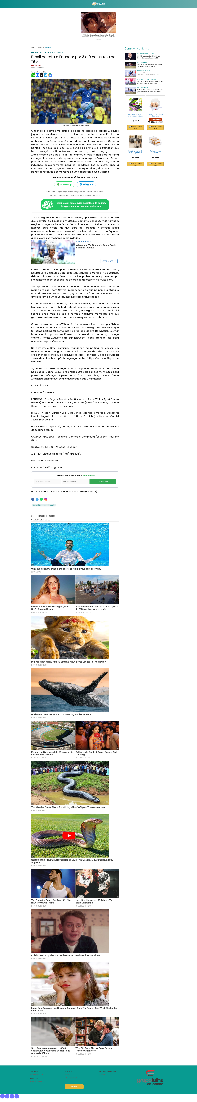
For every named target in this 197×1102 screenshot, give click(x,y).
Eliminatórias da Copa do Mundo (43, 505)
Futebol (48, 48)
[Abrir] (28, 4)
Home (33, 48)
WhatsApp (65, 184)
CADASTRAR (103, 481)
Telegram (88, 184)
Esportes (40, 48)
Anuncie (74, 1087)
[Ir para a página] (98, 4)
